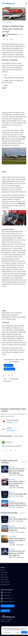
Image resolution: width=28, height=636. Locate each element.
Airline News (12, 467)
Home (3, 22)
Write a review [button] (8, 369)
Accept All (24, 632)
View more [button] (23, 461)
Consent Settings (7, 632)
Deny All (17, 632)
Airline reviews (4, 577)
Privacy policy (4, 579)
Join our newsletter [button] (6, 606)
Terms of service (5, 582)
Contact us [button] (7, 365)
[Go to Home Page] (8, 3)
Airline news (9, 22)
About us (3, 570)
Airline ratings (4, 572)
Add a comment (19, 436)
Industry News (12, 536)
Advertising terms (5, 584)
